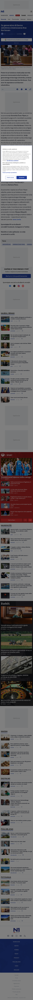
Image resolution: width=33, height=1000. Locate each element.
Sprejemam (21, 177)
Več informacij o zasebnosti (12, 160)
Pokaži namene (10, 177)
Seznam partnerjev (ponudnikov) (10, 172)
